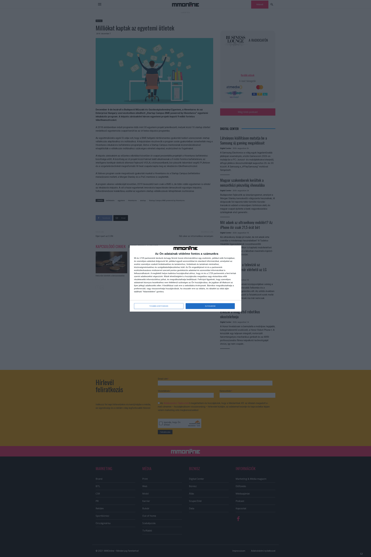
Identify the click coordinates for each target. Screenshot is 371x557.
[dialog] (185, 278)
